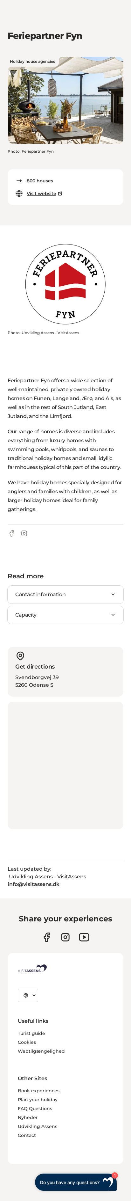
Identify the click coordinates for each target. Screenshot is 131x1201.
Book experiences (38, 1091)
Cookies (27, 1042)
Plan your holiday (38, 1099)
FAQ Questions (35, 1108)
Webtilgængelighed (41, 1051)
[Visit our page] (46, 937)
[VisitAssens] (32, 968)
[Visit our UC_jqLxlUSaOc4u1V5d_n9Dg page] (84, 937)
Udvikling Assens (37, 1126)
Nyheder (28, 1117)
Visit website (41, 193)
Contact (27, 1135)
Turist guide (31, 1033)
